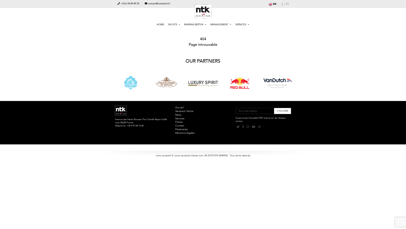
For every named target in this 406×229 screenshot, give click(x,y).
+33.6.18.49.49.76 (130, 3)
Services (241, 24)
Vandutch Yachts (184, 111)
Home (160, 24)
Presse (179, 122)
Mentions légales (185, 133)
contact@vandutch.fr (159, 3)
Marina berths (193, 24)
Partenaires (181, 129)
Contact (179, 125)
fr (287, 4)
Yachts (172, 24)
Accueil (179, 107)
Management (219, 24)
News (178, 115)
